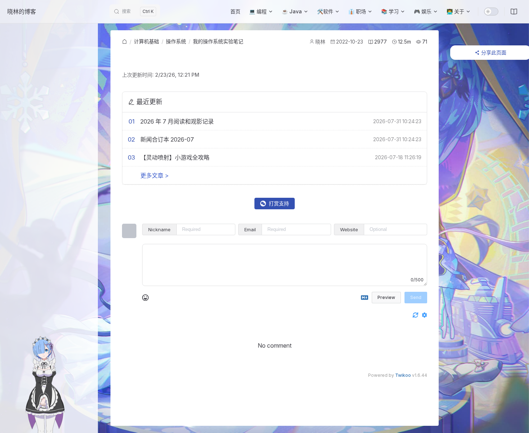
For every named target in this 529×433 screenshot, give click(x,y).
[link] (124, 42)
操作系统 (176, 41)
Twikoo (403, 375)
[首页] (124, 42)
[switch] (491, 11)
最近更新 (149, 102)
